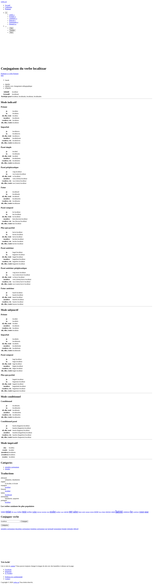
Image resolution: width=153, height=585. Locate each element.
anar (147, 511)
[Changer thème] (6, 26)
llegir (100, 512)
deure (103, 512)
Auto (11, 32)
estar (8, 511)
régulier (7, 469)
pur (46, 529)
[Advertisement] (63, 49)
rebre (48, 512)
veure (141, 511)
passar (88, 512)
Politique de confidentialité (13, 577)
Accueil (7, 5)
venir (3, 512)
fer (131, 511)
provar (39, 512)
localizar (8, 487)
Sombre (12, 30)
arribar (29, 512)
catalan (12, 566)
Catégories (8, 7)
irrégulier (70, 529)
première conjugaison (12, 467)
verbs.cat (4, 2)
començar (126, 512)
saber (75, 511)
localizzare (8, 495)
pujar (96, 512)
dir (12, 512)
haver (119, 511)
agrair (113, 512)
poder (53, 511)
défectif (75, 529)
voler (34, 512)
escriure (44, 512)
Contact (7, 579)
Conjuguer (24, 521)
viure (62, 512)
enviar (92, 512)
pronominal (57, 529)
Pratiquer (8, 9)
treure (15, 512)
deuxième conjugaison (22, 529)
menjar (108, 512)
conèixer (136, 512)
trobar (19, 512)
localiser (7, 491)
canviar (66, 512)
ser (71, 511)
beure (80, 512)
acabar (58, 512)
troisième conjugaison (37, 529)
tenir (24, 511)
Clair (11, 28)
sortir (83, 512)
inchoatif (50, 529)
